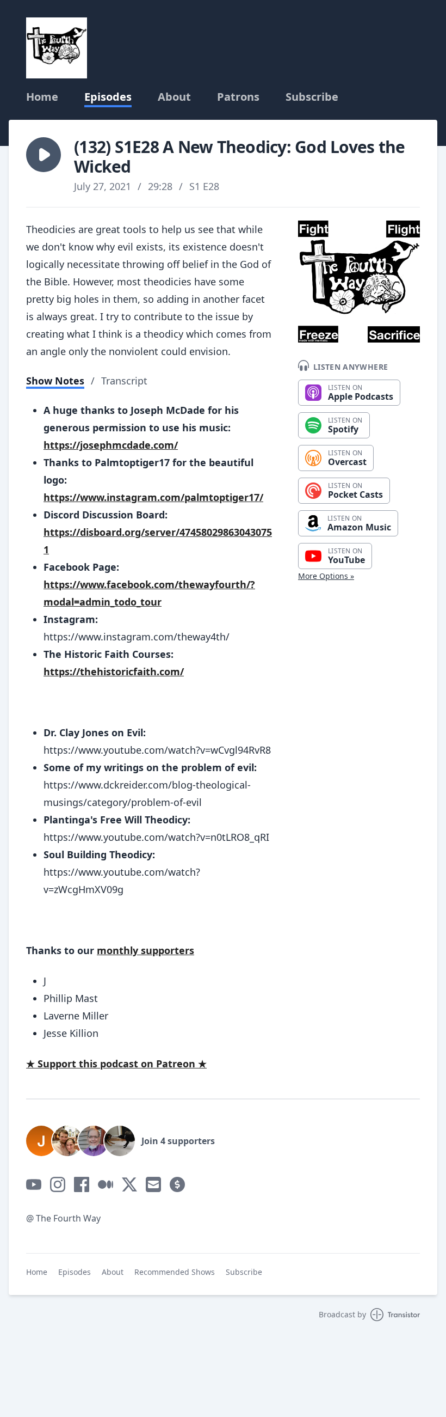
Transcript (124, 380)
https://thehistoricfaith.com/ (114, 671)
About (174, 96)
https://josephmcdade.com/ (111, 444)
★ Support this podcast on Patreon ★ (116, 1063)
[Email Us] (153, 1184)
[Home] (56, 47)
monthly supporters (145, 950)
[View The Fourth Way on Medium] (105, 1184)
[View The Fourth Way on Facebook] (81, 1184)
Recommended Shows (174, 1272)
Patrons (238, 96)
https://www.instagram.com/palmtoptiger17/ (153, 497)
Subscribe (312, 96)
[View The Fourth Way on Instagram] (57, 1184)
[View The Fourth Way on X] (129, 1184)
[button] (43, 154)
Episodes (108, 96)
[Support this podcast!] (177, 1184)
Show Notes (55, 380)
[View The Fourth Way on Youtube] (33, 1184)
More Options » (326, 576)
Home (42, 96)
